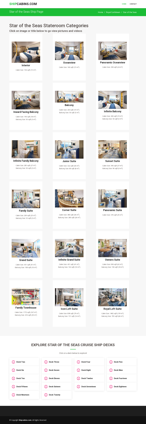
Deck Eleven (54, 378)
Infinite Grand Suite (69, 259)
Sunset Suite (112, 161)
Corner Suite (69, 210)
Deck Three (54, 362)
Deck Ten (20, 378)
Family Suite (26, 210)
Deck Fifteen (22, 387)
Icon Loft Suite (69, 308)
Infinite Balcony (112, 111)
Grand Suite (26, 260)
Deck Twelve (87, 378)
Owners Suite (112, 259)
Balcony (69, 105)
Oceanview (69, 62)
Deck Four (85, 362)
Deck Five (118, 362)
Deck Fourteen (120, 378)
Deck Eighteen (120, 387)
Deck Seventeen (88, 387)
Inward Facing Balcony (26, 112)
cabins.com (23, 4)
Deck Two (20, 362)
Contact (133, 4)
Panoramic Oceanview (112, 62)
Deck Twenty (54, 395)
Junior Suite (69, 161)
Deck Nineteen (22, 395)
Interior (26, 65)
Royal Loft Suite (113, 308)
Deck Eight (86, 370)
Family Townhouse (26, 307)
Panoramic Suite (112, 210)
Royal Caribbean (113, 12)
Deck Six (20, 370)
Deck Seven (54, 370)
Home (124, 4)
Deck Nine (118, 370)
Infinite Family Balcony (26, 160)
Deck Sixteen (54, 387)
